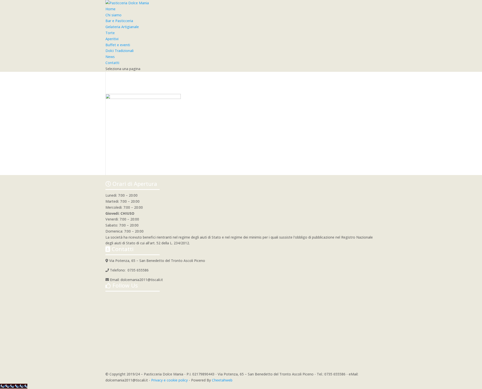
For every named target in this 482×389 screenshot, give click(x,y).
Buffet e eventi (117, 44)
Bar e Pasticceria (119, 20)
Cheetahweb (222, 380)
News (110, 56)
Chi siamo (113, 15)
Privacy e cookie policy (169, 380)
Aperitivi (111, 38)
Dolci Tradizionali (119, 50)
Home (110, 9)
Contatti (112, 62)
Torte (110, 32)
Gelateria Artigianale (122, 26)
